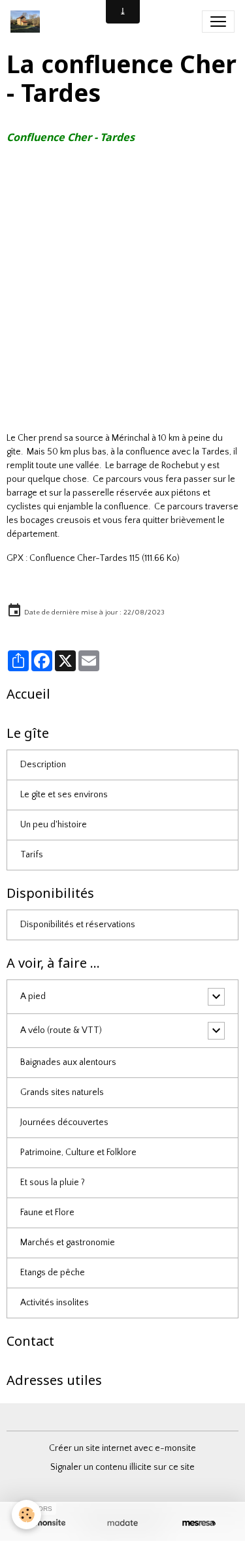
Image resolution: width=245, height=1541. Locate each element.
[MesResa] (199, 1522)
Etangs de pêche (52, 1272)
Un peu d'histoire (53, 824)
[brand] (27, 21)
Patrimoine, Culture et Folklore (78, 1152)
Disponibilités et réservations (77, 924)
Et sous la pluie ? (52, 1182)
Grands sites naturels (62, 1092)
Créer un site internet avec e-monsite (122, 1448)
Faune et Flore (47, 1212)
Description (43, 764)
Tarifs (31, 855)
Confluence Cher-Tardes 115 (84, 558)
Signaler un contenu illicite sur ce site (122, 1467)
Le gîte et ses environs (64, 794)
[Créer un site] (46, 1522)
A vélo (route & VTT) (61, 1030)
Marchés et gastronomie (67, 1242)
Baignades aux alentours (68, 1062)
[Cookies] (26, 1514)
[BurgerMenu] (218, 21)
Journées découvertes (64, 1122)
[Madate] (122, 1522)
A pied (33, 996)
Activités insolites (54, 1302)
